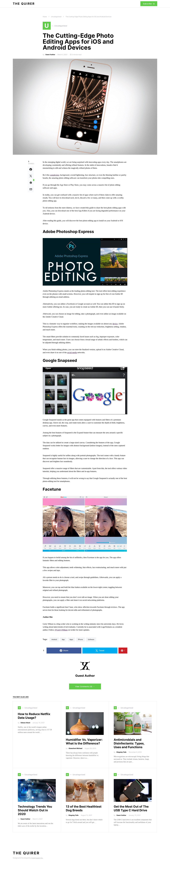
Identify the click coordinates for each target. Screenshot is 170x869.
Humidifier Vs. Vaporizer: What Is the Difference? (84, 741)
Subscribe (147, 4)
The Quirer (24, 3)
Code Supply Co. (37, 858)
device (115, 324)
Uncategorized (56, 16)
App (63, 639)
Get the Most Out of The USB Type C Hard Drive (131, 808)
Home (45, 16)
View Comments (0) (83, 686)
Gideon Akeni (25, 723)
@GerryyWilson (61, 630)
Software (91, 639)
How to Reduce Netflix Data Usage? (34, 716)
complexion (54, 175)
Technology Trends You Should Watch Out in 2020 (35, 810)
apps (71, 639)
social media (72, 352)
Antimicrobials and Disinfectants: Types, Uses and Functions (129, 743)
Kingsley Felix (121, 752)
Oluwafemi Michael (75, 748)
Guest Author (50, 54)
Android (54, 639)
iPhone (80, 639)
